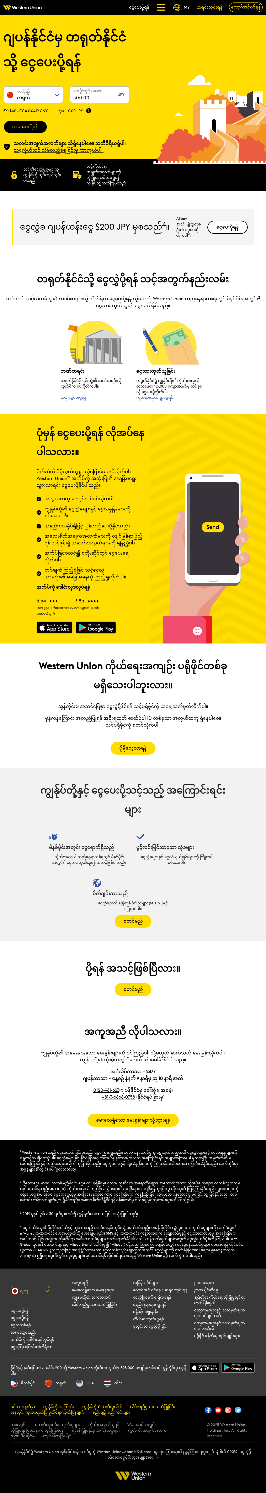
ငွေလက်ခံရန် (21, 1325)
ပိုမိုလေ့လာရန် (133, 748)
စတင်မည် (133, 921)
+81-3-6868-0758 (118, 1097)
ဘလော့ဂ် (18, 1425)
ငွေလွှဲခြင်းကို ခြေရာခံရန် (152, 1297)
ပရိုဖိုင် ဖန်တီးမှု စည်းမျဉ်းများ (217, 1336)
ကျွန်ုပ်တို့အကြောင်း (58, 1407)
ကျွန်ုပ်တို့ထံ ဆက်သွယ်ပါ (91, 1297)
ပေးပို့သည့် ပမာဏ (88, 91)
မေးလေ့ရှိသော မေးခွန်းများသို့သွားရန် (133, 1120)
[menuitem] (24, 7)
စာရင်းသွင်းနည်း (23, 1332)
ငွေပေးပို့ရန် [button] (227, 227)
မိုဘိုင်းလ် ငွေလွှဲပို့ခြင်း (150, 1326)
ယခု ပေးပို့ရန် (25, 127)
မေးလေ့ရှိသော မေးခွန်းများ (93, 1290)
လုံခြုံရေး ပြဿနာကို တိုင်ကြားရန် (37, 1430)
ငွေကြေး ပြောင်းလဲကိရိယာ (32, 1347)
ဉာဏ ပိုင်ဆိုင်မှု (206, 1290)
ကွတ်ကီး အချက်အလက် (147, 1430)
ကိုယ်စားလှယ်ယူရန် (148, 1319)
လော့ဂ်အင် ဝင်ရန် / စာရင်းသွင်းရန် (160, 1290)
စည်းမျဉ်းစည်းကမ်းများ (111, 1412)
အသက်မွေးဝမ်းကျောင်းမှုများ (57, 1425)
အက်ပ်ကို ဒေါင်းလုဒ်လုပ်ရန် (32, 1340)
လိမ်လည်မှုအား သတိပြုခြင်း (94, 1304)
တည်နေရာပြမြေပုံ (57, 1436)
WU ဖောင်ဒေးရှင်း (141, 1425)
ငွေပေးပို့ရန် (19, 1318)
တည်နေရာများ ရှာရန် (149, 1304)
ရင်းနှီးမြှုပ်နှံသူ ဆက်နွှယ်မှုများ (96, 1430)
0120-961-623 (106, 1090)
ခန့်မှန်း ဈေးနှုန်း (145, 1312)
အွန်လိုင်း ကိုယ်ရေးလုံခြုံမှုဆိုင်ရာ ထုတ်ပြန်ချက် (47, 1412)
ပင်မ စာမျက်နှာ (23, 1407)
